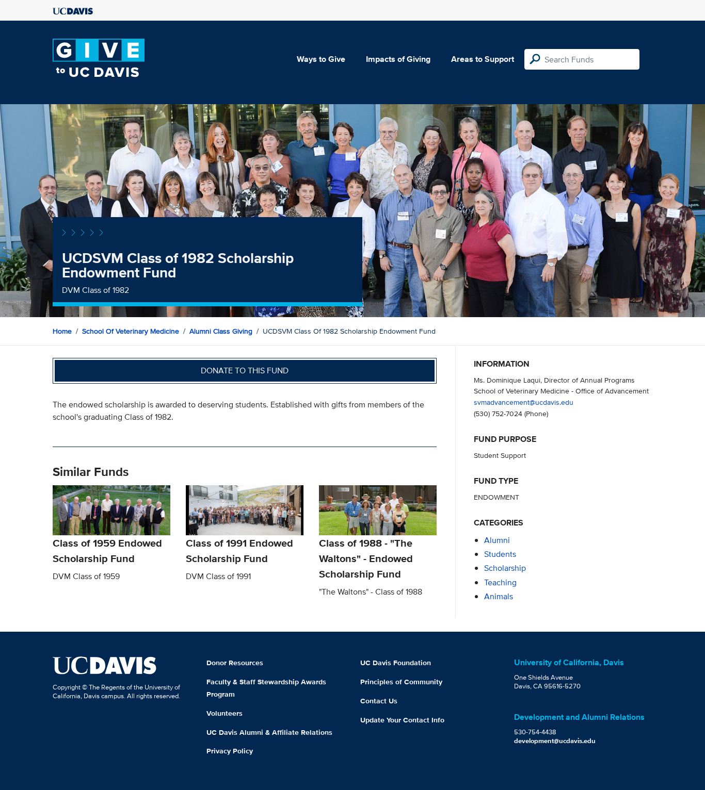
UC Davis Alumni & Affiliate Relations (269, 732)
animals (498, 596)
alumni (497, 540)
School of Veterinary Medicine (130, 331)
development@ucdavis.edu (555, 741)
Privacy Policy (229, 751)
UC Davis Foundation (395, 662)
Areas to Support (482, 59)
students (500, 554)
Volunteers (224, 713)
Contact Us (378, 701)
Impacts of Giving (398, 59)
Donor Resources (234, 662)
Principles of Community (401, 682)
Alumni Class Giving (220, 331)
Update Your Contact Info (402, 720)
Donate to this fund (245, 370)
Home (62, 331)
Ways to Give (321, 59)
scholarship (505, 568)
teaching (500, 582)
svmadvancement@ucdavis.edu (523, 402)
